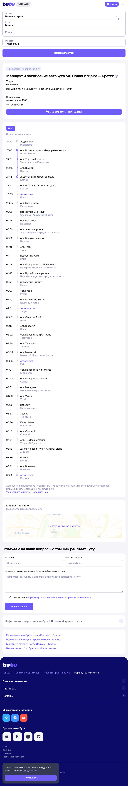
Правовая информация (13, 756)
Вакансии (6, 750)
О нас (5, 746)
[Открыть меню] (123, 4)
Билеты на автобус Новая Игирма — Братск (31, 643)
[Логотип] (8, 4)
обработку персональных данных (45, 597)
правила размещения (79, 597)
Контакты (6, 753)
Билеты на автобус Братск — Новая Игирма (31, 648)
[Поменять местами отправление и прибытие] (119, 19)
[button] (6, 718)
